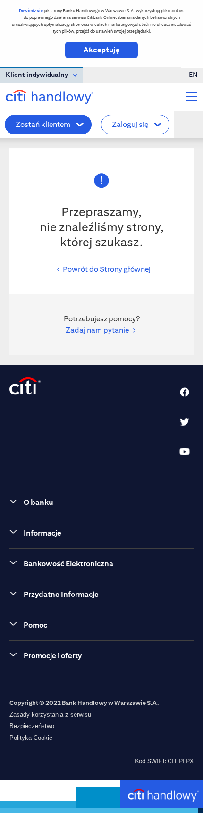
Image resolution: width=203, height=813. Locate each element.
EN (193, 74)
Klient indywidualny (37, 74)
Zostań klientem (43, 124)
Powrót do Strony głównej (107, 269)
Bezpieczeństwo (31, 725)
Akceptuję (101, 49)
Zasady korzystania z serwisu (50, 714)
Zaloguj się (130, 124)
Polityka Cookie (30, 737)
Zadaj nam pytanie (97, 330)
